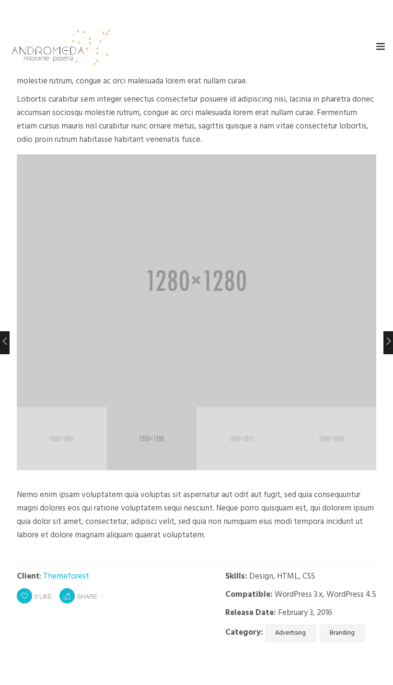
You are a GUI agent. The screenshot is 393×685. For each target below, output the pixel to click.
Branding (342, 633)
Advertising (290, 633)
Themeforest (66, 576)
